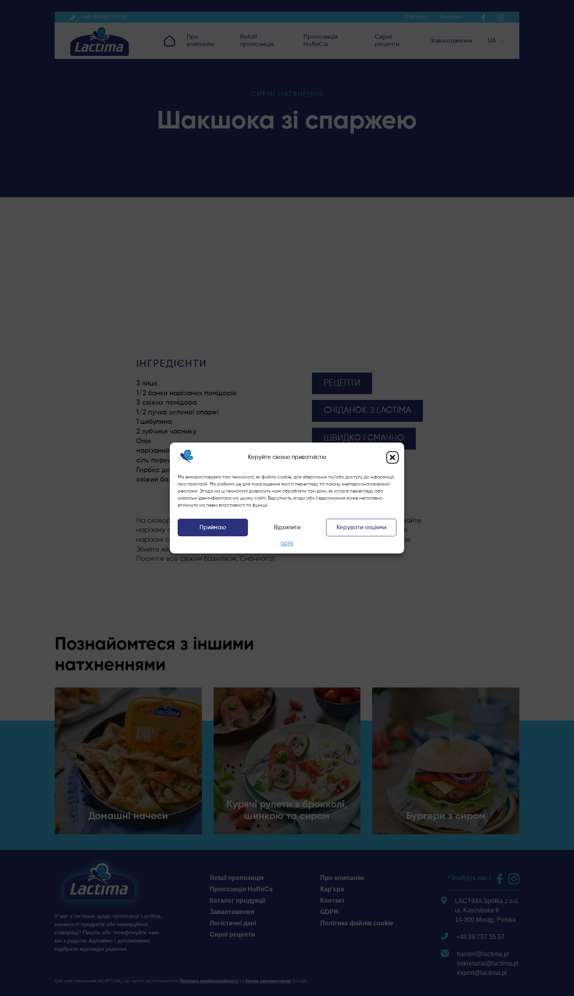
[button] (392, 457)
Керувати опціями (361, 527)
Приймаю (213, 527)
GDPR (287, 544)
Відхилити (287, 527)
